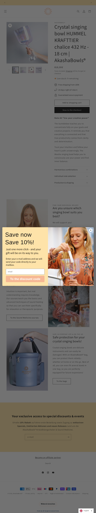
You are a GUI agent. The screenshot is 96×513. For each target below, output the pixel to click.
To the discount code (25, 279)
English (86, 511)
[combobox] (86, 510)
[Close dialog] (91, 230)
